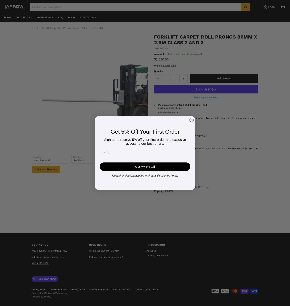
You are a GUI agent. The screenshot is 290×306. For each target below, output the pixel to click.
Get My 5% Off (145, 166)
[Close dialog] (192, 120)
